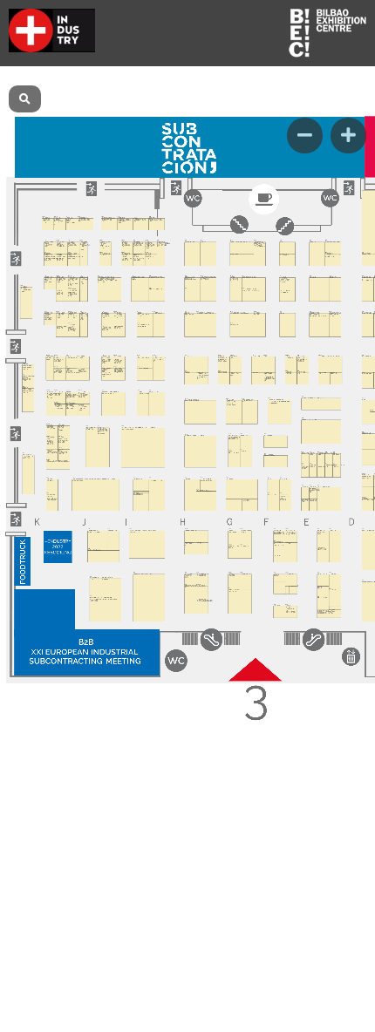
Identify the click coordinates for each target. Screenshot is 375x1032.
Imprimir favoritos (269, 83)
